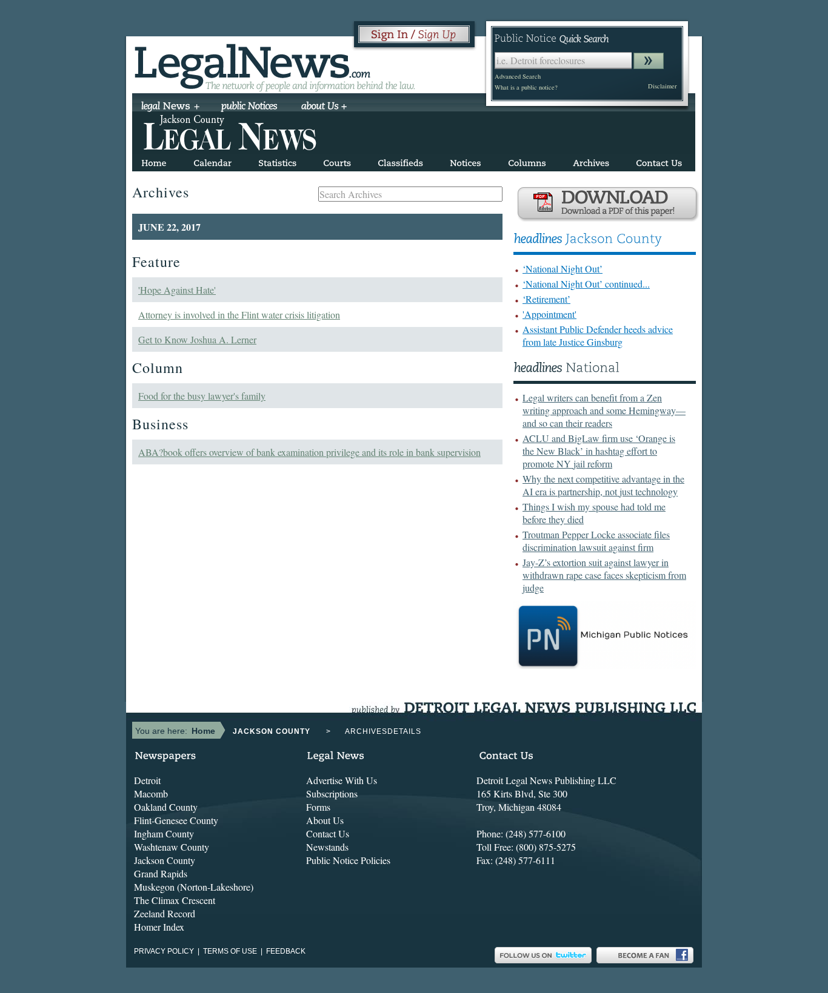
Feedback (285, 951)
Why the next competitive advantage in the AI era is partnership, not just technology (603, 485)
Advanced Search (518, 76)
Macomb (151, 793)
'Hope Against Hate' (177, 289)
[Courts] (337, 160)
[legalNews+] (170, 107)
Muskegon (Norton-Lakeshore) (193, 886)
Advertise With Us (341, 780)
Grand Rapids (160, 873)
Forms (318, 806)
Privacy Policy (164, 951)
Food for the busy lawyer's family (201, 395)
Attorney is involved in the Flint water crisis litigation (239, 314)
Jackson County (164, 860)
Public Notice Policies (348, 860)
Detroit (147, 780)
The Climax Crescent (174, 900)
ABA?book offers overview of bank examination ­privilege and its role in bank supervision (309, 452)
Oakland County (166, 806)
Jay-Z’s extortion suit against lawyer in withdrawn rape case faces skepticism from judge (604, 575)
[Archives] (591, 160)
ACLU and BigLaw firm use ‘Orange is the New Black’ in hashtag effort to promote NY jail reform (599, 451)
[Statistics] (277, 160)
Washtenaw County (171, 846)
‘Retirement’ (546, 298)
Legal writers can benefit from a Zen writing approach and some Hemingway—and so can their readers (604, 410)
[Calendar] (212, 160)
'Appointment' (549, 314)
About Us (325, 820)
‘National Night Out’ (563, 268)
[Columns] (527, 160)
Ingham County (164, 833)
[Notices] (465, 160)
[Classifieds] (400, 160)
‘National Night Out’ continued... (586, 283)
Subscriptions (332, 793)
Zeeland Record (164, 913)
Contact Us (327, 833)
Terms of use (230, 951)
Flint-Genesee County (176, 820)
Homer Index (159, 926)
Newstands (327, 846)
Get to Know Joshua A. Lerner (197, 339)
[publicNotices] (249, 107)
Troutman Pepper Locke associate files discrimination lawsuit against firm (596, 540)
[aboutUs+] (324, 107)
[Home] (154, 160)
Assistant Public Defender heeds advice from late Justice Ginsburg (598, 335)
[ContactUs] (659, 160)
